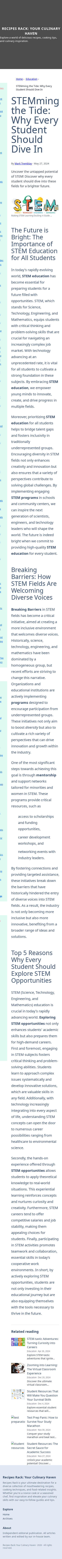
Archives (8, 1518)
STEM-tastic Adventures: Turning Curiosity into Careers (43, 1343)
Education (31, 79)
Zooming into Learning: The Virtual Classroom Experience (42, 1369)
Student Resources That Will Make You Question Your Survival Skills (42, 1395)
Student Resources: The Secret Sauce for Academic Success (42, 1448)
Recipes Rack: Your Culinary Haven (31, 31)
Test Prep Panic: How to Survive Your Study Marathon (42, 1422)
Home (19, 79)
